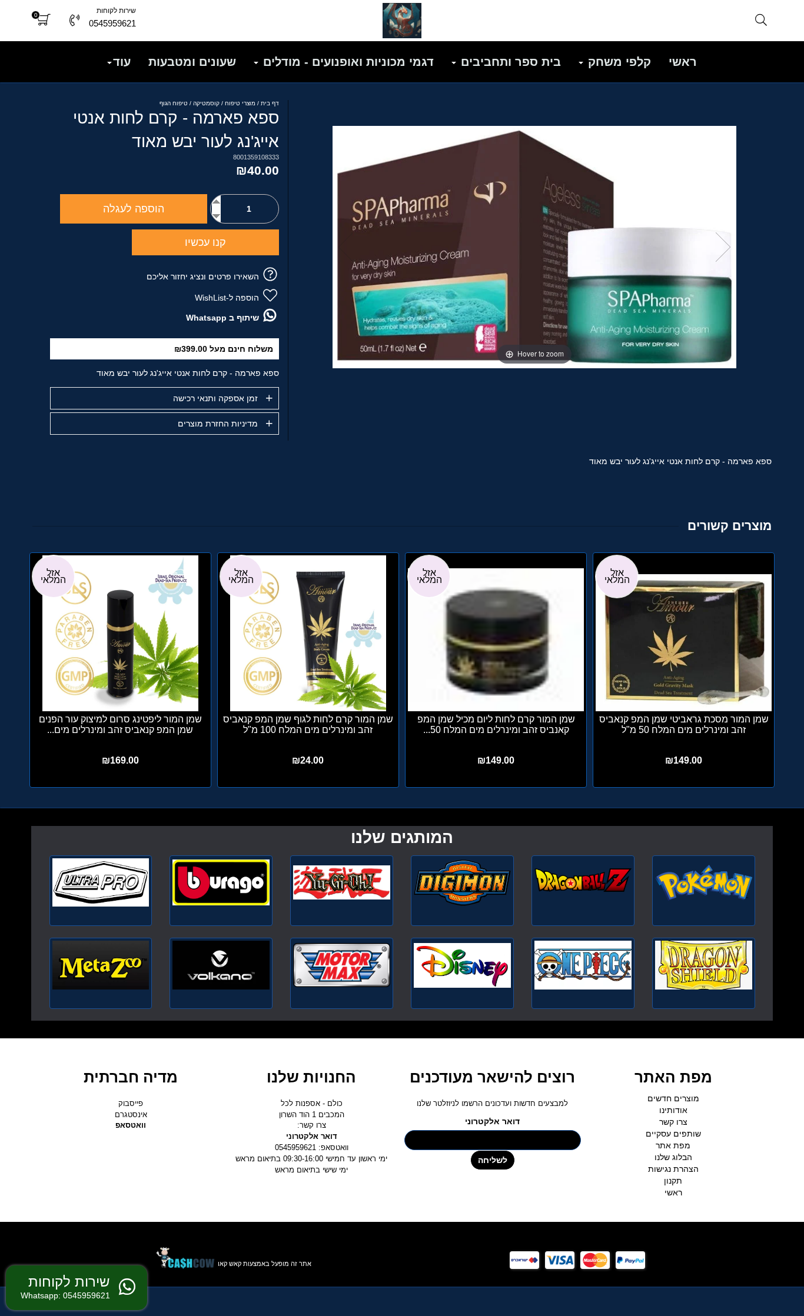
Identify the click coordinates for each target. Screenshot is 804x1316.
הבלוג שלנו (673, 1157)
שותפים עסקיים (673, 1133)
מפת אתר (673, 1145)
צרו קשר (673, 1122)
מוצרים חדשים (673, 1098)
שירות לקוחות (116, 10)
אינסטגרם (131, 1114)
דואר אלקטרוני (492, 1121)
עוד (122, 61)
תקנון (673, 1180)
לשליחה (492, 1160)
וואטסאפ (130, 1125)
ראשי (683, 61)
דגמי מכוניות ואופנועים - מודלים (347, 61)
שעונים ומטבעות (192, 61)
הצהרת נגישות (673, 1169)
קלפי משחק (617, 61)
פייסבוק (130, 1103)
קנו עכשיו (205, 242)
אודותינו (673, 1110)
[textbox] (401, 837)
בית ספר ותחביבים (509, 61)
